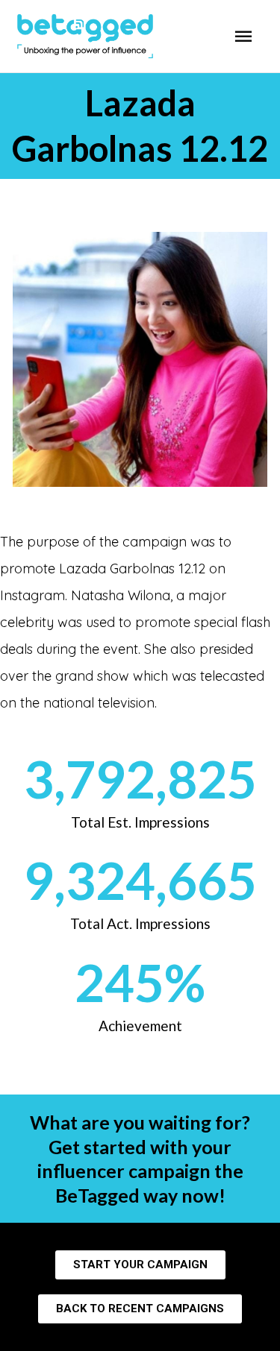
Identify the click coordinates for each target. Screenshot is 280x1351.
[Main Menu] (243, 36)
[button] (140, 1264)
